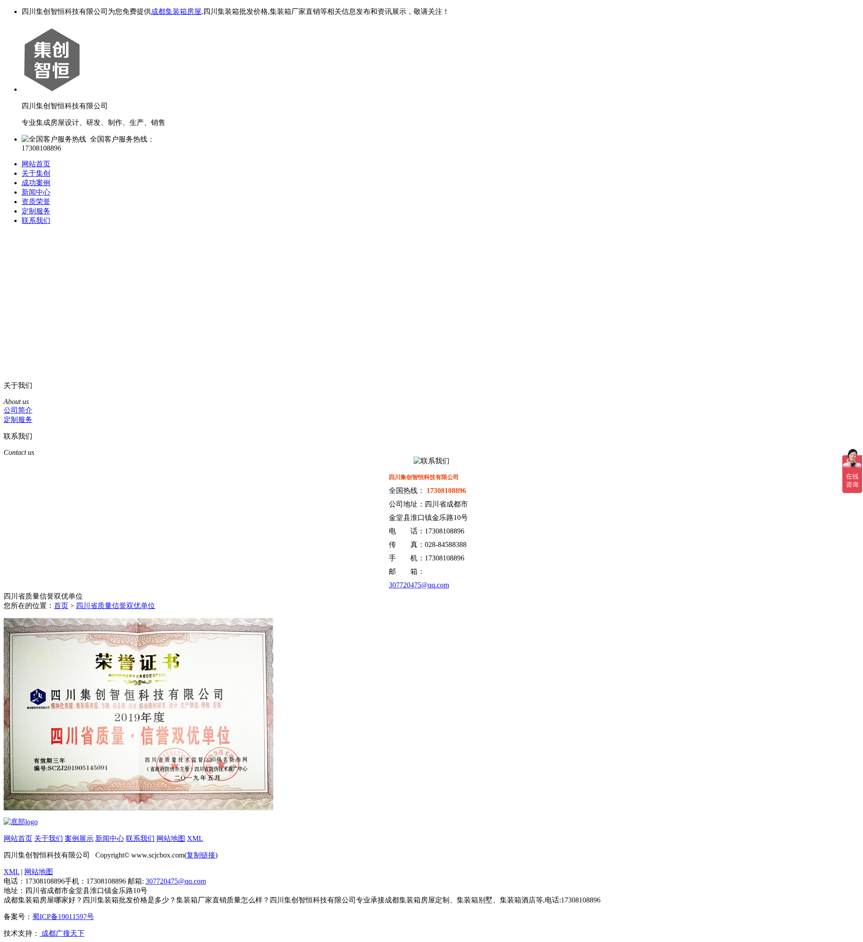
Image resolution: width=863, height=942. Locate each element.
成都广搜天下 (62, 933)
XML (195, 838)
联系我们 (36, 220)
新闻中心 (36, 192)
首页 (61, 605)
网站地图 (170, 838)
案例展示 (79, 838)
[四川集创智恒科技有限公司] (21, 822)
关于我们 (48, 838)
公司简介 (18, 410)
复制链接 (201, 855)
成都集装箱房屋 (176, 11)
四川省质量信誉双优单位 (115, 605)
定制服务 (36, 211)
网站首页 (36, 164)
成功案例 (36, 183)
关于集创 (36, 173)
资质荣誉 (36, 201)
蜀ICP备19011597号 (63, 916)
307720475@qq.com (419, 585)
